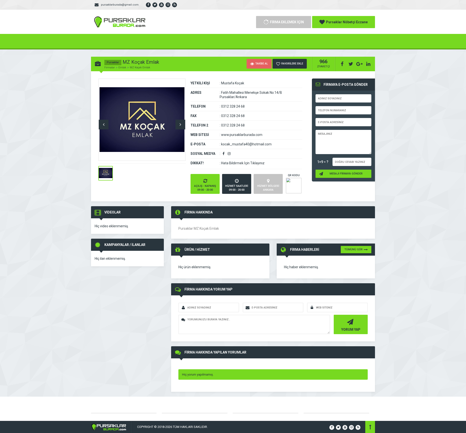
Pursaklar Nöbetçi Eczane (347, 22)
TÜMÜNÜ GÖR (353, 249)
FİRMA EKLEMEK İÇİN (287, 22)
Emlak (122, 67)
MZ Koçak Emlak (140, 67)
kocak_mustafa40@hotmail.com (246, 144)
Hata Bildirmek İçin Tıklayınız (243, 163)
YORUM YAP (350, 329)
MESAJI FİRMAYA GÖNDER (346, 173)
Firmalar (109, 67)
